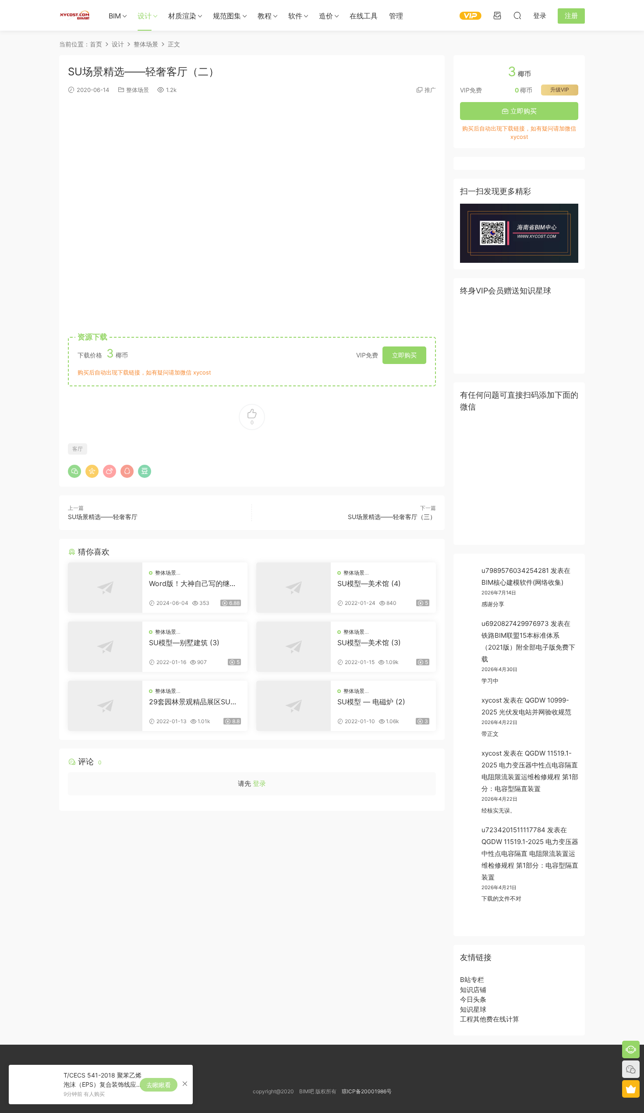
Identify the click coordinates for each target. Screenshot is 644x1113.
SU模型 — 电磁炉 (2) (371, 701)
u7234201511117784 (513, 830)
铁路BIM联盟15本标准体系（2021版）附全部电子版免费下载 (528, 647)
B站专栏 (472, 979)
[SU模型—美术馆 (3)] (293, 647)
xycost (491, 700)
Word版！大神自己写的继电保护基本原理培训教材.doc (193, 583)
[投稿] (497, 15)
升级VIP (559, 89)
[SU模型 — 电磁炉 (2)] (293, 706)
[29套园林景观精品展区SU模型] (105, 706)
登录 (259, 783)
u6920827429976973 (515, 623)
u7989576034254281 (515, 570)
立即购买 (404, 355)
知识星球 (473, 1009)
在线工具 (364, 15)
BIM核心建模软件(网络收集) (522, 582)
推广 (430, 89)
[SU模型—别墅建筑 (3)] (105, 647)
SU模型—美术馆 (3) (369, 642)
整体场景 (137, 89)
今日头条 (473, 999)
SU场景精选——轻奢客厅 (103, 516)
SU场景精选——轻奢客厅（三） (392, 516)
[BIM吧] (74, 15)
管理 (396, 15)
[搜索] (517, 15)
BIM (115, 15)
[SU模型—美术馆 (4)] (293, 587)
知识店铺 (473, 990)
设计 (145, 15)
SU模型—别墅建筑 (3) (184, 642)
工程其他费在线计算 (489, 1019)
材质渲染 (182, 15)
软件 (295, 15)
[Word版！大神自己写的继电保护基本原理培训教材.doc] (105, 587)
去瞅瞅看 (158, 1084)
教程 (265, 15)
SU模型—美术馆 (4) (369, 583)
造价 (326, 15)
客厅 (77, 448)
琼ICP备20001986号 (367, 1091)
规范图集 (227, 15)
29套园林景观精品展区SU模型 (193, 701)
